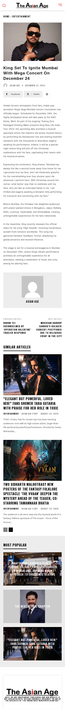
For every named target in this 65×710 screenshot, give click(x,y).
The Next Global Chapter (32, 606)
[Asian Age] (6, 85)
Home (6, 16)
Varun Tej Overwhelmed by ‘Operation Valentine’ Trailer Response (17, 327)
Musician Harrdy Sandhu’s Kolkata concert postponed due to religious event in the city (49, 329)
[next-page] (11, 530)
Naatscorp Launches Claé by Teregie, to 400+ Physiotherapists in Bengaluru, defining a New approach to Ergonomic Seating (32, 568)
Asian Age (15, 85)
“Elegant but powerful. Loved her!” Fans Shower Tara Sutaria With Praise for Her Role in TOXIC (30, 403)
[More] (47, 94)
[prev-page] (5, 530)
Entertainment (21, 16)
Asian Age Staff (30, 413)
